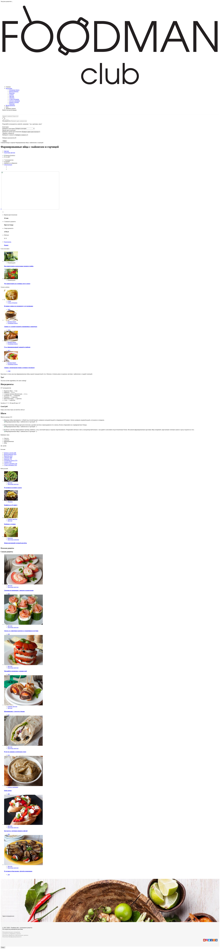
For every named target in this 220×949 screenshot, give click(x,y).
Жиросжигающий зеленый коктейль (15, 543)
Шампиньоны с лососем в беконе (14, 711)
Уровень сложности (8, 133)
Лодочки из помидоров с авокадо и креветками (18, 590)
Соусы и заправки (14, 100)
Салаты (11, 94)
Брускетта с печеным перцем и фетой (15, 831)
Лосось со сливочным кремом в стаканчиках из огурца (21, 631)
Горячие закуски (12, 519)
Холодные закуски (9, 152)
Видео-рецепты (13, 91)
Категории (9, 88)
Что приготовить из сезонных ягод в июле (17, 283)
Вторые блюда (12, 321)
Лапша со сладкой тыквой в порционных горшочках (20, 326)
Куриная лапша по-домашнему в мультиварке (18, 306)
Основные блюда (14, 90)
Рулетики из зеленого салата (13, 487)
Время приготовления (8, 130)
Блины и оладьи (14, 102)
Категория (5, 127)
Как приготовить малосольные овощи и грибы (18, 266)
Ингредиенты (6, 121)
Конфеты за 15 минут (10, 505)
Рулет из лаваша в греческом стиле (15, 751)
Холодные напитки (13, 539)
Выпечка (12, 93)
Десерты (11, 97)
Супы (9, 301)
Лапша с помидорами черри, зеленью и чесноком (19, 367)
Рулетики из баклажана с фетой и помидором (18, 871)
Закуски (11, 96)
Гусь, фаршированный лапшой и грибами (17, 347)
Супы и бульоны (14, 99)
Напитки (12, 104)
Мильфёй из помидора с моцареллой (15, 671)
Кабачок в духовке (10, 524)
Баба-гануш (8, 790)
